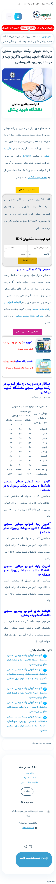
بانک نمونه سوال (29, 778)
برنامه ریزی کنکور (43, 3)
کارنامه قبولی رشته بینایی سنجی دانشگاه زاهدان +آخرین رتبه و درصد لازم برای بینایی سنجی (27, 707)
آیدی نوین (46, 37)
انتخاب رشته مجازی (24, 361)
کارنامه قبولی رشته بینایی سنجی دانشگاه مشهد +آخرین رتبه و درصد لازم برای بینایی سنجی (27, 660)
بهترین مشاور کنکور (27, 3)
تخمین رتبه (28, 343)
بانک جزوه (30, 773)
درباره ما (27, 791)
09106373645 (28, 828)
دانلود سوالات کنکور (29, 782)
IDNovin (27, 155)
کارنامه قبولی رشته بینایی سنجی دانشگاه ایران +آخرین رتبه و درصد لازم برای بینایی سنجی (27, 693)
